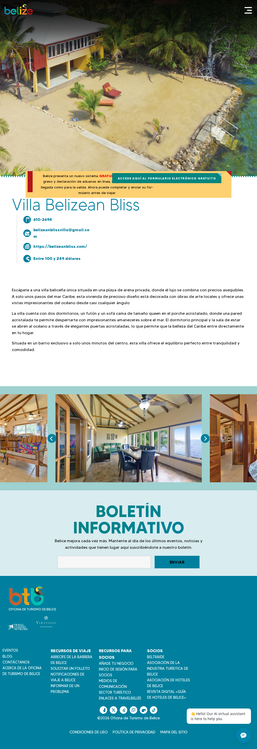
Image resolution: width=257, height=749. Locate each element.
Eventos (10, 650)
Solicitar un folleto (70, 668)
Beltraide (155, 657)
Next (205, 438)
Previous (51, 438)
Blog (7, 656)
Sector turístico (115, 692)
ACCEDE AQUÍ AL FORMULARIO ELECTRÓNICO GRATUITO (167, 178)
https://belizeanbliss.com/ (60, 246)
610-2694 (42, 219)
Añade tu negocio (116, 663)
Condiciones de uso (89, 732)
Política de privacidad (134, 732)
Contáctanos (16, 662)
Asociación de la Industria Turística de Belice (167, 668)
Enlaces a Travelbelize (120, 698)
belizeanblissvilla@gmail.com (61, 233)
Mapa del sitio (173, 732)
